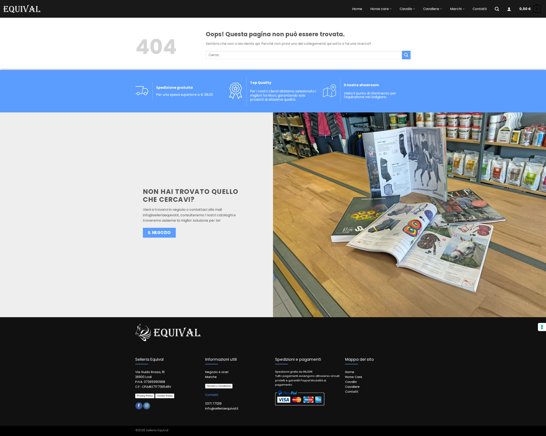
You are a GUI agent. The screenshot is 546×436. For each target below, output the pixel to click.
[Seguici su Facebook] (138, 406)
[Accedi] (509, 9)
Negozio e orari (216, 372)
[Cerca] (497, 8)
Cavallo (406, 8)
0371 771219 (213, 403)
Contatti (480, 8)
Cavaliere (431, 8)
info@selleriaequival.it (161, 215)
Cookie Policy (165, 395)
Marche (211, 377)
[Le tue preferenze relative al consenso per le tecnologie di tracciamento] (542, 327)
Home (357, 8)
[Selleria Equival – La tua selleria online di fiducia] (22, 9)
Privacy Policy (145, 395)
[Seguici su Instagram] (146, 406)
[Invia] (406, 55)
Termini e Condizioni (219, 385)
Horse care (379, 8)
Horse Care (353, 377)
